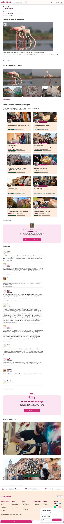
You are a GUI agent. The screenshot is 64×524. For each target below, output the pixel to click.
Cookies (17, 514)
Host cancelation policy (25, 505)
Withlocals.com (7, 514)
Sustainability (4, 505)
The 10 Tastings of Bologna (40, 168)
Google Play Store (36, 504)
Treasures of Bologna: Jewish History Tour (18, 211)
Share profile (6, 60)
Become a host (25, 509)
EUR (51, 2)
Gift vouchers (4, 508)
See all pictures (6, 99)
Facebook (45, 502)
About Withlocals (32, 438)
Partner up (3, 510)
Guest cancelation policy (15, 505)
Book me (16, 521)
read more (7, 56)
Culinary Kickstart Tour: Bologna (42, 125)
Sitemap (20, 514)
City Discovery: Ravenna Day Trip (42, 189)
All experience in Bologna (32, 475)
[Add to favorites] (29, 113)
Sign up (57, 2)
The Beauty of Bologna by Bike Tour (16, 189)
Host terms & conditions (25, 507)
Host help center (25, 502)
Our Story (3, 502)
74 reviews (9, 10)
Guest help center (15, 502)
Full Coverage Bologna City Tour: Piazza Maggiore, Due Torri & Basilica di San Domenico (17, 169)
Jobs (2, 504)
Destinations (3, 507)
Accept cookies (57, 519)
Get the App (32, 410)
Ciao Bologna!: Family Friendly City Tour (17, 147)
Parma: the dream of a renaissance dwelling (18, 125)
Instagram (45, 504)
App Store (35, 502)
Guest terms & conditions (15, 507)
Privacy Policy (12, 514)
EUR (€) (58, 496)
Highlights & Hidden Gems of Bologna (43, 147)
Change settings (46, 519)
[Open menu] (61, 2)
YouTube (44, 505)
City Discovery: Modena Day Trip (42, 211)
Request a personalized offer (32, 239)
